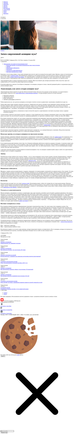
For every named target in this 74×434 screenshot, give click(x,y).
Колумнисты (6, 8)
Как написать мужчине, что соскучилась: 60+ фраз (13, 249)
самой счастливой (23, 200)
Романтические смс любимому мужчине (11, 243)
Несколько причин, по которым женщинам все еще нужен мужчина (23, 65)
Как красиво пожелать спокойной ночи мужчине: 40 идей (15, 276)
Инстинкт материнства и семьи (14, 71)
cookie (18, 354)
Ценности (5, 4)
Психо (5, 11)
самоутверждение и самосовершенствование (27, 93)
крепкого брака (15, 75)
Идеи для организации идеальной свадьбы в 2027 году (14, 262)
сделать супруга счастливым (17, 76)
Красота (5, 7)
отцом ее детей (25, 183)
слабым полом (57, 136)
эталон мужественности (66, 221)
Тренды (5, 5)
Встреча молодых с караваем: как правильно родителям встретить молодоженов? (21, 256)
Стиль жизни (6, 9)
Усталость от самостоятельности (14, 70)
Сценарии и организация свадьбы (9, 261)
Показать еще (4, 432)
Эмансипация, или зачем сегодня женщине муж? (15, 64)
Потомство (9, 69)
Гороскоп (5, 3)
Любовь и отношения (6, 242)
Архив (5, 294)
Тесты (4, 12)
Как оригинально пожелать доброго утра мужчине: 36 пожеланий (17, 269)
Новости (5, 1)
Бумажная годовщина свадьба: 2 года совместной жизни (14, 289)
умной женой (47, 125)
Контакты (5, 13)
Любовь (8, 66)
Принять (3, 356)
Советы (5, 292)
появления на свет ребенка (9, 187)
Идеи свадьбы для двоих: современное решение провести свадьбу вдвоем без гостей (21, 282)
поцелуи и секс (32, 160)
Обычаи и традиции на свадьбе (8, 255)
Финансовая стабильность (12, 67)
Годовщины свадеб (5, 287)
